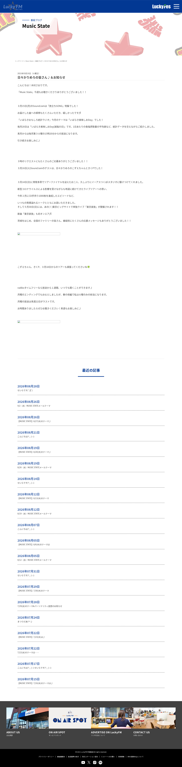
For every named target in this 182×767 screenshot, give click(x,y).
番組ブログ (38, 61)
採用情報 (121, 757)
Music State (29, 61)
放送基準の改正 (73, 757)
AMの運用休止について (136, 757)
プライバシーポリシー (46, 757)
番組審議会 (61, 757)
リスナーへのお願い (108, 757)
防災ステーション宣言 (90, 757)
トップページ (19, 61)
